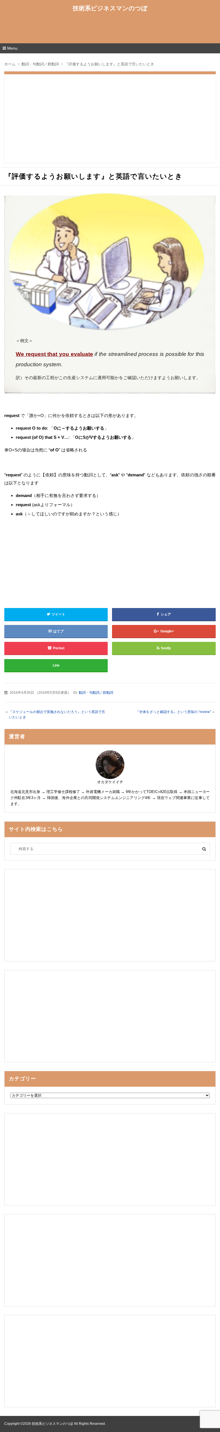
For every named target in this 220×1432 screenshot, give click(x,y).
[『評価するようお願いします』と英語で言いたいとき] (110, 262)
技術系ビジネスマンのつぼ (110, 8)
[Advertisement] (110, 29)
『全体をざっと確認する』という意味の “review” (173, 712)
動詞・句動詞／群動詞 (96, 693)
